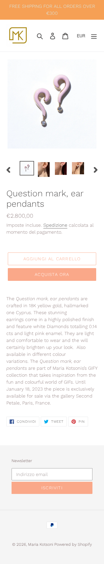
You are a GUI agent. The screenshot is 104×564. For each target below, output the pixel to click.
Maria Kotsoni (41, 544)
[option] (26, 168)
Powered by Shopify (73, 544)
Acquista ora (52, 274)
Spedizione (55, 225)
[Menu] (94, 35)
